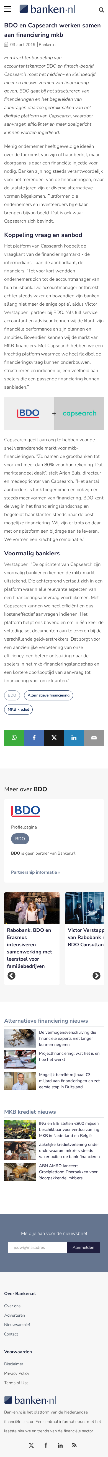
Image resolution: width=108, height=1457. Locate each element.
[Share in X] (54, 738)
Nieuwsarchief (17, 1324)
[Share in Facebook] (34, 738)
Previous (11, 975)
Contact (11, 1334)
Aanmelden (83, 1247)
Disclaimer (13, 1364)
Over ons (12, 1306)
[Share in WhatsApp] (14, 738)
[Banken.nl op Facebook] (46, 1446)
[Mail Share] (94, 738)
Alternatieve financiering (49, 695)
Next (96, 975)
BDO (12, 695)
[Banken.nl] (61, 5)
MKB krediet (18, 709)
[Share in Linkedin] (74, 738)
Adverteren (14, 1315)
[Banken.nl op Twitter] (32, 1446)
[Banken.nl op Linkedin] (60, 1446)
